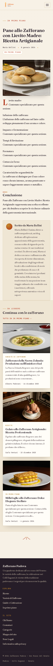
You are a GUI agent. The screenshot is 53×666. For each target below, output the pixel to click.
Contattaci (7, 625)
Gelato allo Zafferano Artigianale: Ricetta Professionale (25, 431)
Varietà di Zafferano (12, 598)
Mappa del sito (10, 635)
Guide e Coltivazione (12, 603)
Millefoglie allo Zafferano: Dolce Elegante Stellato (25, 499)
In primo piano (16, 21)
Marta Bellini (34, 225)
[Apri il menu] (47, 5)
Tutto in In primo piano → (17, 318)
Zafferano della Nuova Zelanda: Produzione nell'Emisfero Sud (24, 362)
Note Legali (8, 639)
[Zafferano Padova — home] (14, 5)
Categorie (7, 630)
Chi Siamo (7, 620)
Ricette (6, 594)
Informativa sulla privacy (14, 644)
